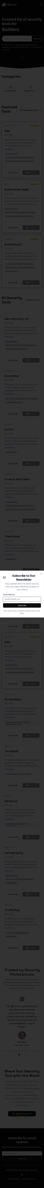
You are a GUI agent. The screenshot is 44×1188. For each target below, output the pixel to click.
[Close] (41, 574)
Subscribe (22, 605)
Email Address (9, 594)
